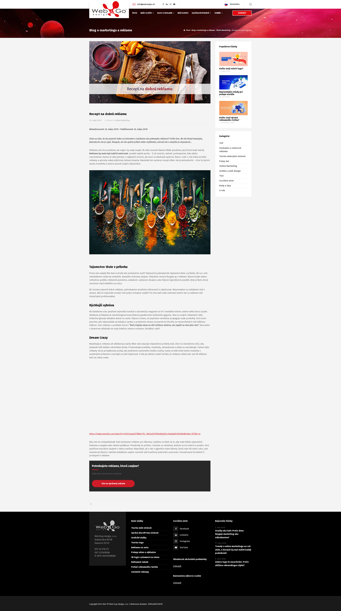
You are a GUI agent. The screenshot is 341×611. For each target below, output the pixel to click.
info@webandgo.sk (146, 4)
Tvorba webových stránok (232, 156)
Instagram (185, 541)
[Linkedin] (167, 4)
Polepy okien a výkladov (143, 552)
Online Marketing (122, 120)
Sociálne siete (226, 180)
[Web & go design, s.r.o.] (109, 9)
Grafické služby (138, 537)
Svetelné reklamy (140, 571)
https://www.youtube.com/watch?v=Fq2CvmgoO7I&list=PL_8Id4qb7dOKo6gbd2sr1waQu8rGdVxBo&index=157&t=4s (144, 434)
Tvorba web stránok (141, 528)
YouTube (184, 547)
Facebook (184, 528)
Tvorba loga (137, 542)
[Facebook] (163, 4)
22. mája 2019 (95, 120)
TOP (221, 143)
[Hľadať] (250, 4)
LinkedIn (184, 535)
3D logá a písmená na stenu (145, 557)
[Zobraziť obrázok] (149, 72)
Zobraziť (177, 566)
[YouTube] (174, 4)
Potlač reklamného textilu (144, 567)
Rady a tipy (225, 185)
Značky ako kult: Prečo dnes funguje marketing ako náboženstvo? (229, 534)
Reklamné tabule (139, 562)
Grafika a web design (230, 171)
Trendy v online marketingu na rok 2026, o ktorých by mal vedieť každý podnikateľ (233, 549)
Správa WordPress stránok (145, 533)
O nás (222, 190)
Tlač (221, 175)
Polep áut (224, 161)
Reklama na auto (140, 547)
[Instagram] (170, 4)
